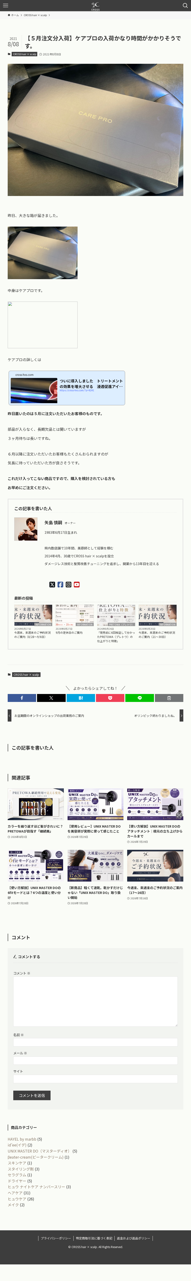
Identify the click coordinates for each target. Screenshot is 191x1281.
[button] (22, 698)
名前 (18, 1034)
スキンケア (17, 1163)
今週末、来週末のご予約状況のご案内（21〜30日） (157, 634)
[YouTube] (77, 584)
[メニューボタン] (5, 5)
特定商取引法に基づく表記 (94, 1238)
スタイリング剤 (21, 1169)
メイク (13, 1204)
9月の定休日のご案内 (69, 632)
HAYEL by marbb (22, 1139)
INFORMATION (43, 624)
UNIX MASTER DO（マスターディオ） (40, 1151)
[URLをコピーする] (169, 698)
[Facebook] (60, 584)
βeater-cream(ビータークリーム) (36, 1157)
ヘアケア (15, 1193)
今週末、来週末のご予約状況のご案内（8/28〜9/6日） (32, 634)
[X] (52, 584)
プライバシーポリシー (56, 1238)
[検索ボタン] (185, 5)
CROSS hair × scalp (24, 54)
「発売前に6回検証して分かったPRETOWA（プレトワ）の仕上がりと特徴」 (116, 636)
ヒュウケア (17, 1199)
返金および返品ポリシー (133, 1238)
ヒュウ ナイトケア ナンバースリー (36, 1186)
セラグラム (17, 1175)
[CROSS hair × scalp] (95, 5)
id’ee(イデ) (17, 1145)
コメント (21, 973)
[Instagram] (69, 584)
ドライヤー (17, 1181)
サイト (18, 1071)
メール (20, 1052)
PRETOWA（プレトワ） (121, 624)
